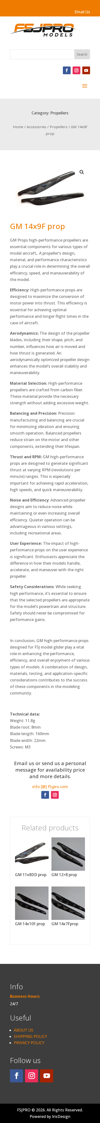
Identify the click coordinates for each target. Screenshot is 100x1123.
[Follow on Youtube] (86, 70)
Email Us (82, 12)
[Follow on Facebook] (67, 70)
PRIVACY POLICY (29, 1042)
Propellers (59, 113)
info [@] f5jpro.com (50, 786)
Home (18, 126)
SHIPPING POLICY (30, 1036)
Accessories (36, 126)
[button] (81, 172)
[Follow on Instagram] (76, 70)
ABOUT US (23, 1030)
